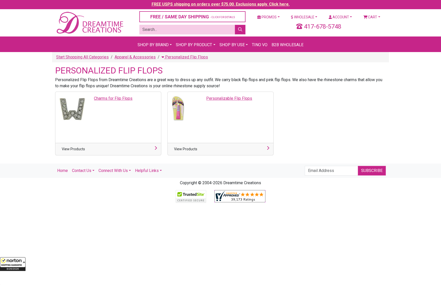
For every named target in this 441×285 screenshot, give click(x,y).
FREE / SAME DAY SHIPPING (192, 16)
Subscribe (372, 170)
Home (62, 170)
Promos (269, 17)
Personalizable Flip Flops (229, 98)
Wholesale (303, 17)
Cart (372, 17)
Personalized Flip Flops (186, 57)
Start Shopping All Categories (82, 57)
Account (340, 17)
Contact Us (81, 170)
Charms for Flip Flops (113, 98)
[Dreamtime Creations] (89, 22)
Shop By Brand (153, 44)
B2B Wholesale (287, 44)
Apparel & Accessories (135, 57)
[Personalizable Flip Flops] (178, 108)
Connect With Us (113, 170)
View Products (73, 149)
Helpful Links (147, 170)
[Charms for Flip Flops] (72, 108)
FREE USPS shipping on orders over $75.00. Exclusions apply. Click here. (221, 4)
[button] (13, 264)
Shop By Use (232, 44)
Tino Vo (259, 44)
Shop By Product (194, 44)
